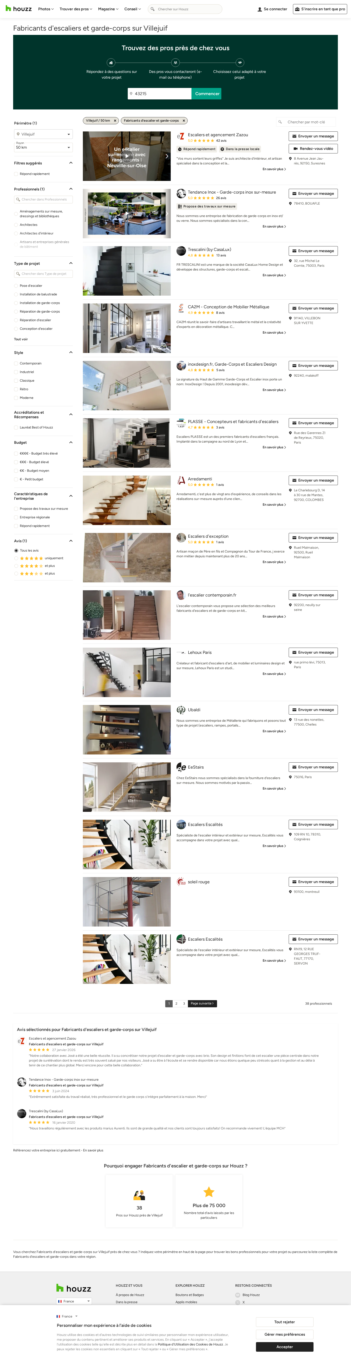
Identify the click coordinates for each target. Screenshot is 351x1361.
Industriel (27, 372)
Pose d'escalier (31, 286)
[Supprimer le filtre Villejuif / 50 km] (115, 121)
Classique (27, 381)
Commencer (207, 93)
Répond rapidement (35, 174)
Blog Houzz (251, 1295)
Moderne (26, 398)
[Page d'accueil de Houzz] (73, 1288)
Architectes (28, 225)
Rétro (24, 389)
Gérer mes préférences (285, 1334)
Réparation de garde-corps (40, 311)
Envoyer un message (316, 136)
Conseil (130, 9)
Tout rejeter (284, 1322)
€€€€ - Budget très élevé (39, 453)
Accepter (285, 1347)
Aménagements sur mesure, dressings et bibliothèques (41, 213)
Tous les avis (29, 550)
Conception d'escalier (36, 329)
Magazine (106, 9)
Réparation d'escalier (35, 320)
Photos (44, 9)
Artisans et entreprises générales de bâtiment (44, 244)
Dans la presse (127, 1302)
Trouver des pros (74, 9)
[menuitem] (46, 9)
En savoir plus (93, 1150)
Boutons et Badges (190, 1295)
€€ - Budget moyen (34, 471)
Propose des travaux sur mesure (44, 509)
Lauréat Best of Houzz (36, 427)
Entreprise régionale (35, 517)
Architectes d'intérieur (36, 233)
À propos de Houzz (130, 1295)
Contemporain (31, 363)
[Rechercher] (152, 9)
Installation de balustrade (38, 294)
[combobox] (185, 9)
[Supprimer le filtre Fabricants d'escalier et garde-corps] (184, 121)
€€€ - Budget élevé (34, 462)
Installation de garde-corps (40, 303)
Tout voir (21, 339)
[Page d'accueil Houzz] (18, 8)
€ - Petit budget (31, 479)
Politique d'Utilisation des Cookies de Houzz (190, 1344)
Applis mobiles (186, 1302)
